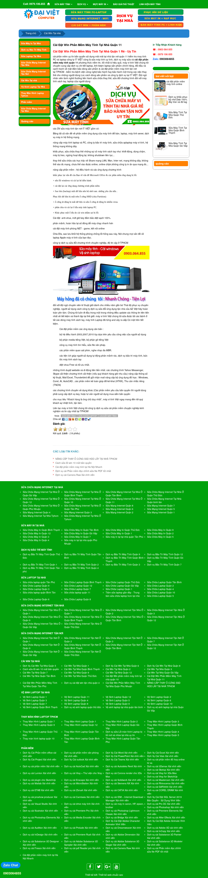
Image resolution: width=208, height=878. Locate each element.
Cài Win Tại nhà (52, 33)
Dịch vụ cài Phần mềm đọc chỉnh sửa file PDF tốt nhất (83, 471)
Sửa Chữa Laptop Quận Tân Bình (164, 582)
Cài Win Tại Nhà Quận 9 (76, 672)
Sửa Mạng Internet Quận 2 (119, 512)
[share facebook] (63, 419)
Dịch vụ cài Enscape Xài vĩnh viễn (81, 780)
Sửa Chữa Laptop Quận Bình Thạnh (83, 582)
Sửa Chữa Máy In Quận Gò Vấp (80, 533)
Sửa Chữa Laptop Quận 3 (36, 589)
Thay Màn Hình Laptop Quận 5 (163, 735)
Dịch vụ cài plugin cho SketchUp (39, 780)
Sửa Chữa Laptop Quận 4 (160, 589)
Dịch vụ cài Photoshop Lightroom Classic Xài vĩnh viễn (123, 812)
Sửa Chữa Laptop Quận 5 (160, 595)
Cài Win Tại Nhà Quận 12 (119, 672)
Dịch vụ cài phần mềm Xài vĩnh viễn (41, 766)
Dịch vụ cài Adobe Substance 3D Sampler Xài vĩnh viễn (81, 843)
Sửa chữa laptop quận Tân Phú (39, 582)
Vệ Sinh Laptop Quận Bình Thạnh (40, 707)
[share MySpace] (86, 419)
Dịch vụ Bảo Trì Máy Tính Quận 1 (40, 564)
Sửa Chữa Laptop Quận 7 (77, 589)
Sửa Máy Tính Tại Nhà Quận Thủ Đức (178, 115)
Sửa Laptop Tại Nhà (31, 56)
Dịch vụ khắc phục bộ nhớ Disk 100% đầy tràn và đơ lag (178, 99)
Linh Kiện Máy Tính (149, 4)
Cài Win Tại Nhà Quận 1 (76, 665)
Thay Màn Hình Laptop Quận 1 (80, 721)
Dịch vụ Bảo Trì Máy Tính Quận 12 (165, 554)
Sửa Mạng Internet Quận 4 (36, 512)
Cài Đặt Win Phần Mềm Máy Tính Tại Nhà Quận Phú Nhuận (123, 684)
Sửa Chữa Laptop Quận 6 (36, 599)
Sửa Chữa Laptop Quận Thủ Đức (123, 582)
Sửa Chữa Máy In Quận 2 (160, 533)
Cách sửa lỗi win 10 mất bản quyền (73, 462)
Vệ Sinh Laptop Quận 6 (159, 700)
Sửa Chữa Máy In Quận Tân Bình (81, 530)
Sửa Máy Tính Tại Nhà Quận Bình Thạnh (178, 130)
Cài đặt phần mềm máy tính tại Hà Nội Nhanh (78, 466)
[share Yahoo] (83, 419)
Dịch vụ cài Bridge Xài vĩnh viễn (122, 817)
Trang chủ (31, 33)
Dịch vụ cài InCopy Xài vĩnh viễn (163, 831)
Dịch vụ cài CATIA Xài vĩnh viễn (122, 790)
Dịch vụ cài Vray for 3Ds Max (162, 773)
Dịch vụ (81, 4)
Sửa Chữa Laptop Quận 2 (160, 585)
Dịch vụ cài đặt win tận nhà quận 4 (82, 682)
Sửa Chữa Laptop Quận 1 (119, 589)
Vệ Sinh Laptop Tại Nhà (33, 86)
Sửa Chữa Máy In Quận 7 (77, 536)
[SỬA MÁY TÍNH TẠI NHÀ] (124, 18)
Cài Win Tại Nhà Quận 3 (159, 669)
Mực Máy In (100, 4)
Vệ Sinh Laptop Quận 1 (35, 697)
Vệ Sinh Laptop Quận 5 (118, 700)
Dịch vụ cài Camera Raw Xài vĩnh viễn (75, 474)
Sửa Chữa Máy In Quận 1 (119, 533)
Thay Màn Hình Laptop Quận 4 (163, 731)
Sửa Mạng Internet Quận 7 (161, 505)
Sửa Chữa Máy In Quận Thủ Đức (123, 530)
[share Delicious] (89, 419)
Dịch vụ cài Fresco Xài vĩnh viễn (39, 848)
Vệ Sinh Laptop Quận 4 (76, 700)
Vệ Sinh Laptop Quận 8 (76, 703)
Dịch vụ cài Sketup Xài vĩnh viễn (163, 769)
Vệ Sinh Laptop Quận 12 (118, 697)
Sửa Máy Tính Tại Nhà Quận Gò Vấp (178, 144)
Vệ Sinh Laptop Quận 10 (159, 703)
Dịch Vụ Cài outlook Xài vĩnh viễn (81, 759)
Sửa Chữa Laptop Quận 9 (36, 585)
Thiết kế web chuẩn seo (110, 874)
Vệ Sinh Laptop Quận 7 (35, 703)
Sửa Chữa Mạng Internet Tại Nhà (33, 109)
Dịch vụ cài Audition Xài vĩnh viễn (40, 827)
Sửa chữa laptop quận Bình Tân (39, 592)
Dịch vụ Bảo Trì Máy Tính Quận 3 (123, 564)
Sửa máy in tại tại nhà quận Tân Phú (124, 536)
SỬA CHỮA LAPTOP (87, 415)
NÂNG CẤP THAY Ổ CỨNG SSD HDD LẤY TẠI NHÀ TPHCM (86, 458)
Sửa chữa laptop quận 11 (77, 592)
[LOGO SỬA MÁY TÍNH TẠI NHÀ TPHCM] (42, 13)
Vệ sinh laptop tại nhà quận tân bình (124, 707)
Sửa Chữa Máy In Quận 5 (160, 536)
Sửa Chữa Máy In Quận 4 (36, 540)
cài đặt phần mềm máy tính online (175, 82)
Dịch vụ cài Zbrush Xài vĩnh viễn (80, 790)
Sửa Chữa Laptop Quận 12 (78, 585)
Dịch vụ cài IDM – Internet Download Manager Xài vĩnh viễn (124, 798)
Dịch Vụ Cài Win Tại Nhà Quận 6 (122, 665)
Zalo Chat (10, 865)
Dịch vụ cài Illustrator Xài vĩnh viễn (40, 810)
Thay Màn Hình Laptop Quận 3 (163, 721)
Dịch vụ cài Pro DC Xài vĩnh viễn (163, 803)
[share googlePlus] (70, 419)
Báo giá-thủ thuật (123, 4)
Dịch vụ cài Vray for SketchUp (162, 776)
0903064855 (167, 59)
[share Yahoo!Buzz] (73, 419)
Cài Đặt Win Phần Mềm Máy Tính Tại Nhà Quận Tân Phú (40, 684)
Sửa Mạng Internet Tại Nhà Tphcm (40, 515)
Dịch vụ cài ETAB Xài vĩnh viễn (38, 790)
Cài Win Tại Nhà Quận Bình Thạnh (82, 669)
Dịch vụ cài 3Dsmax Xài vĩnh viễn (164, 766)
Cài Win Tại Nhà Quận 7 (35, 672)
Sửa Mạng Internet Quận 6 (119, 509)
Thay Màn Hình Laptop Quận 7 (39, 721)
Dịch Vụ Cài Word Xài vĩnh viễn (121, 752)
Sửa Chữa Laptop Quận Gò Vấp (122, 585)
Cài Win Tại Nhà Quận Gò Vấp (162, 672)
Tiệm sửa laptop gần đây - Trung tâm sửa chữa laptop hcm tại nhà (123, 594)
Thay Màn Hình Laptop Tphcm (32, 94)
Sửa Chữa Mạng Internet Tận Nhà (33, 63)
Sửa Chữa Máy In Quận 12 (37, 533)
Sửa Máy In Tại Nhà (31, 43)
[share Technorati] (79, 419)
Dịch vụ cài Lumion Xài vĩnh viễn (39, 773)
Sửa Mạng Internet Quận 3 (78, 512)
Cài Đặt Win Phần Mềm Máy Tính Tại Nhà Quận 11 (164, 677)
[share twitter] (66, 419)
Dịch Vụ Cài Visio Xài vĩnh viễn (162, 756)
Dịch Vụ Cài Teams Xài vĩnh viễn (122, 759)
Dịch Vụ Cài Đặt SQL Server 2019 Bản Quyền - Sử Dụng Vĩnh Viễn (164, 798)
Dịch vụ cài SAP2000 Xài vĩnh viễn (164, 786)
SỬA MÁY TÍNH (69, 415)
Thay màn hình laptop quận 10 (38, 738)
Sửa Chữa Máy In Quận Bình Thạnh (41, 530)
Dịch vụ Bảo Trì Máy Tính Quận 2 (81, 564)
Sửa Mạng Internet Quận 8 (119, 505)
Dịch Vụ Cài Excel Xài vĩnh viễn (163, 752)
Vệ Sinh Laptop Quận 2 (159, 697)
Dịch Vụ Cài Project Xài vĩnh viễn (39, 759)
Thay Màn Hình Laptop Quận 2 (122, 721)
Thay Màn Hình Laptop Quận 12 (81, 724)
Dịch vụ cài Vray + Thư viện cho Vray (83, 773)
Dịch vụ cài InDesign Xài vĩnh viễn (40, 834)
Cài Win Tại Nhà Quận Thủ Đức (80, 676)
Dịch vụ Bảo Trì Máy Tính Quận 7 (164, 564)
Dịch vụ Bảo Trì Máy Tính (33, 49)
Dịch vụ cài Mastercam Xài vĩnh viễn (165, 780)
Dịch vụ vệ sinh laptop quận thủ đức (82, 707)
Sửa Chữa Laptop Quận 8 (77, 599)
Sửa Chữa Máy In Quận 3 (36, 536)
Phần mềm (26, 101)
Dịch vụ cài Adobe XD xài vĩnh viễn (165, 827)
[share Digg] (76, 419)
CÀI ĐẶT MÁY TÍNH (108, 415)
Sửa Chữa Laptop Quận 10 (161, 592)
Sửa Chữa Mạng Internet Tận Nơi (33, 72)
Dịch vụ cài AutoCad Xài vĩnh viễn (81, 766)
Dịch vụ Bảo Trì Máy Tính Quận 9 (123, 554)
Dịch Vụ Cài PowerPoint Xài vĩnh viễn (125, 756)
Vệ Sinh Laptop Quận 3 (35, 700)
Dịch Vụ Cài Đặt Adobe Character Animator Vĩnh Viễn (123, 822)
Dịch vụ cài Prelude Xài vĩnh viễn (81, 827)
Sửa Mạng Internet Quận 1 (161, 512)
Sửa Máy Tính (63, 4)
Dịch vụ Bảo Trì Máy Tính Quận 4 (81, 568)
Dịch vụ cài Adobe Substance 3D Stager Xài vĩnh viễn (122, 843)
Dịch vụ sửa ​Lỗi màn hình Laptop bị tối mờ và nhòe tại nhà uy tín (124, 733)
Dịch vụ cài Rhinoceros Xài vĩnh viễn (165, 783)
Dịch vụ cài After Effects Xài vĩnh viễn (166, 817)
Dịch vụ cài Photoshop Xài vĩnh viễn (165, 807)
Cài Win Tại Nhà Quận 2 (118, 669)
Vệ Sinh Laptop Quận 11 (77, 697)
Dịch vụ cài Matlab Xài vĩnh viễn (39, 783)
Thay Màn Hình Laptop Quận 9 (39, 724)
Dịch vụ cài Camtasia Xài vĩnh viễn (82, 797)
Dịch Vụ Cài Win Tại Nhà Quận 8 (163, 665)
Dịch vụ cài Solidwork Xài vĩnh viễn (123, 780)
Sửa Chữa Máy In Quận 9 (160, 530)
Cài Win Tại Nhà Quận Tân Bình (39, 676)
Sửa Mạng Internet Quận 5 (161, 509)
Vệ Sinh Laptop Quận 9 (118, 703)
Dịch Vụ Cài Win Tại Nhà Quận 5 (39, 665)
